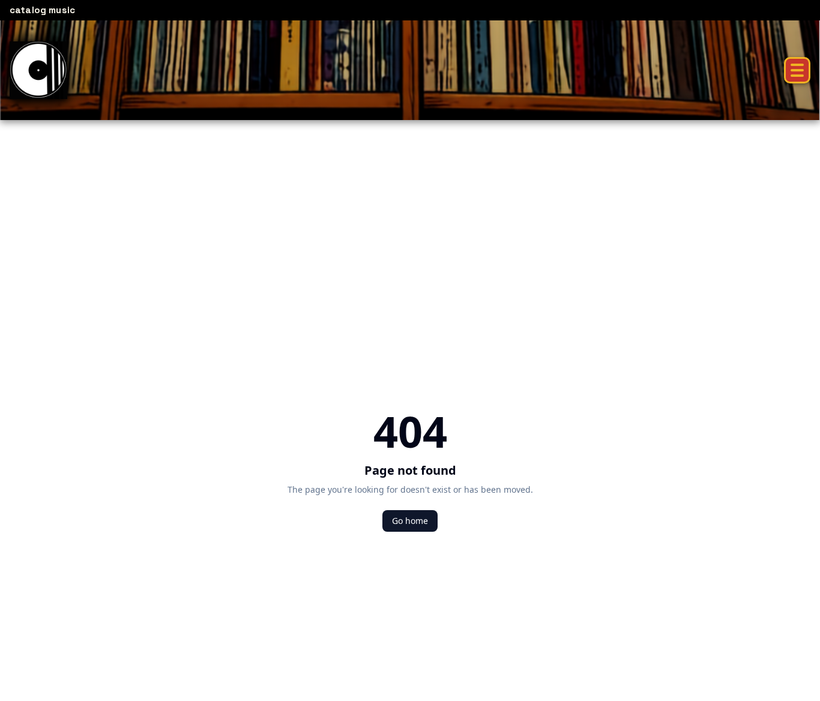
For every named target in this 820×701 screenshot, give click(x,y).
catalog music (42, 10)
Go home (410, 520)
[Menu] (797, 70)
